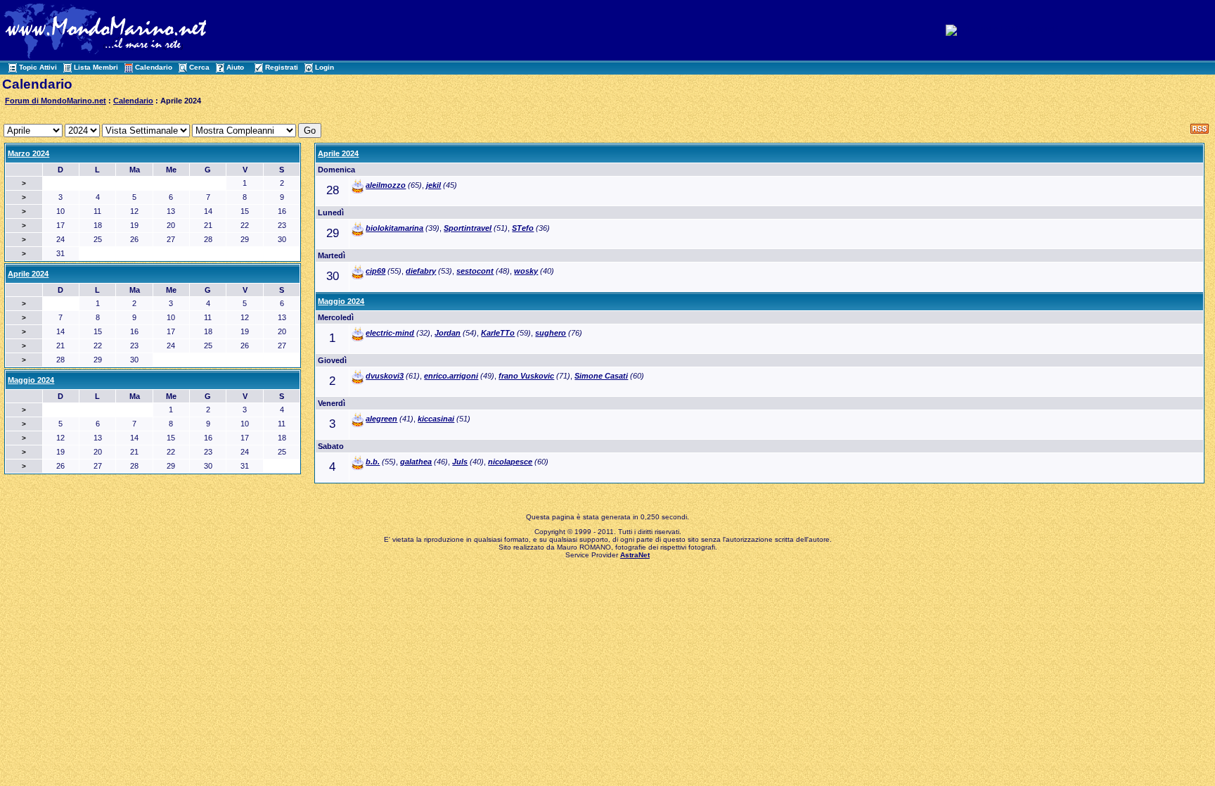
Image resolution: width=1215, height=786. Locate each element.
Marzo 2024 (28, 153)
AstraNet (635, 555)
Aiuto (235, 67)
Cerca (199, 67)
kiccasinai (436, 418)
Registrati (281, 67)
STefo (523, 228)
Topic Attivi (38, 67)
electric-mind (390, 333)
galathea (416, 461)
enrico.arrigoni (451, 376)
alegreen (381, 418)
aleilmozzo (386, 185)
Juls (460, 461)
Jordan (448, 333)
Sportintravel (467, 228)
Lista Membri (96, 67)
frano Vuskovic (526, 376)
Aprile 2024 (338, 153)
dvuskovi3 (385, 376)
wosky (526, 271)
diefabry (421, 271)
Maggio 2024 (341, 301)
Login (324, 67)
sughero (550, 333)
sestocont (475, 271)
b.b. (373, 461)
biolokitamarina (394, 228)
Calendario (153, 67)
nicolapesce (510, 461)
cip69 (375, 271)
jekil (433, 185)
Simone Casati (601, 376)
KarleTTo (498, 333)
